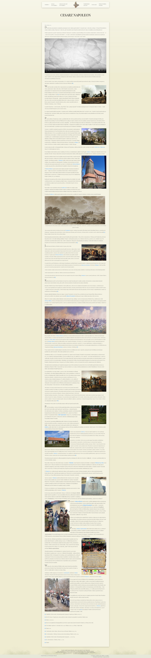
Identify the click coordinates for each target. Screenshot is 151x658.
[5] (55, 277)
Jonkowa (52, 194)
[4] (77, 242)
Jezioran (88, 265)
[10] (100, 576)
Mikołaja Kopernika (99, 462)
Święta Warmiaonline (102, 4)
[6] (57, 291)
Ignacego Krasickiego (58, 347)
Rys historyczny (99, 655)
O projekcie (93, 655)
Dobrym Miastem (59, 254)
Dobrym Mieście (76, 164)
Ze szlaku (94, 4)
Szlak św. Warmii (54, 4)
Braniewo (83, 275)
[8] (57, 400)
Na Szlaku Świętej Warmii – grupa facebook (101, 656)
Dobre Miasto (53, 339)
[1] (72, 83)
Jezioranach (66, 572)
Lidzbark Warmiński (70, 296)
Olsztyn (76, 142)
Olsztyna (55, 453)
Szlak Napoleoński (62, 414)
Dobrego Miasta (48, 300)
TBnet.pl (55, 655)
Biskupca (97, 265)
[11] (81, 609)
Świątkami (67, 230)
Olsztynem (102, 147)
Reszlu (76, 572)
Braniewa (87, 576)
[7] (77, 347)
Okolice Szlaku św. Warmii (63, 4)
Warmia (47, 4)
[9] (75, 455)
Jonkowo (89, 151)
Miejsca (103, 655)
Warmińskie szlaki (87, 4)
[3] (104, 232)
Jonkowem (97, 147)
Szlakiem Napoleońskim (81, 528)
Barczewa (84, 265)
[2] (58, 94)
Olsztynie (61, 160)
